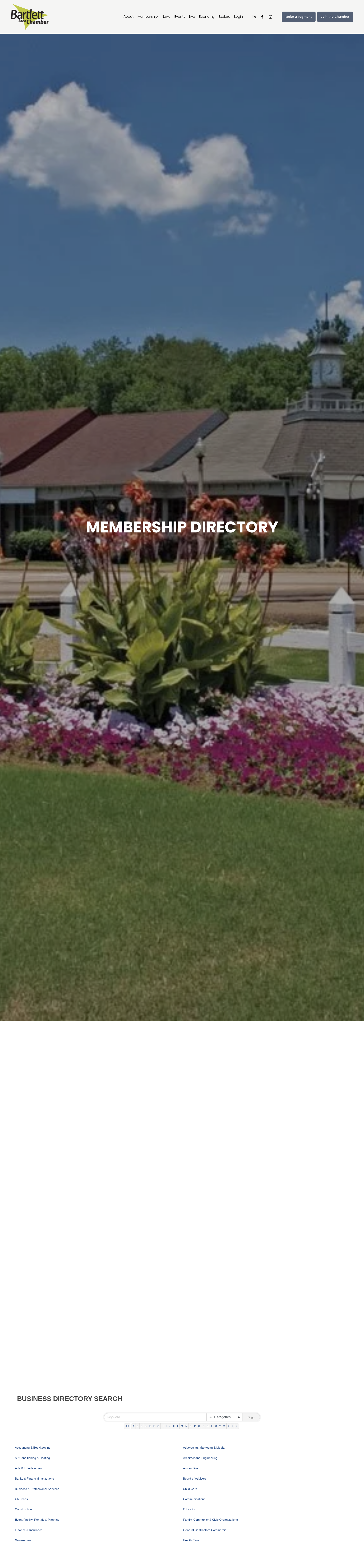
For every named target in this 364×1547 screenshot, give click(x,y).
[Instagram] (270, 17)
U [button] (216, 1426)
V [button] (220, 1426)
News (166, 16)
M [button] (182, 1426)
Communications (194, 1499)
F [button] (154, 1426)
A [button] (133, 1426)
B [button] (137, 1426)
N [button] (186, 1426)
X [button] (228, 1426)
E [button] (150, 1426)
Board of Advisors (194, 1478)
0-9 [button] (127, 1426)
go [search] (252, 1417)
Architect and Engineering (200, 1458)
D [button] (146, 1426)
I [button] (166, 1426)
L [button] (177, 1426)
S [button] (207, 1426)
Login (238, 16)
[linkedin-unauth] (254, 17)
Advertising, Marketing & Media (204, 1447)
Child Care (190, 1489)
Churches (21, 1499)
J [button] (169, 1426)
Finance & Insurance (29, 1530)
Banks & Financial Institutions (34, 1478)
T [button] (211, 1426)
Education (189, 1509)
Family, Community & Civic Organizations (210, 1519)
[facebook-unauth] (262, 17)
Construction (23, 1509)
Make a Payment (298, 17)
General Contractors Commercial (205, 1530)
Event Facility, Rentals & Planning (37, 1519)
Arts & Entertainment (29, 1468)
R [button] (203, 1426)
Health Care (191, 1540)
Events (179, 16)
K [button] (174, 1426)
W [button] (224, 1426)
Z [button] (236, 1426)
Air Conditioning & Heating (32, 1458)
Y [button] (232, 1426)
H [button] (162, 1426)
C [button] (141, 1426)
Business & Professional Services (37, 1489)
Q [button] (199, 1426)
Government (23, 1540)
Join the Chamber (335, 17)
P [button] (195, 1426)
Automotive (190, 1468)
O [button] (190, 1426)
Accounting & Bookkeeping (33, 1447)
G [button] (158, 1426)
